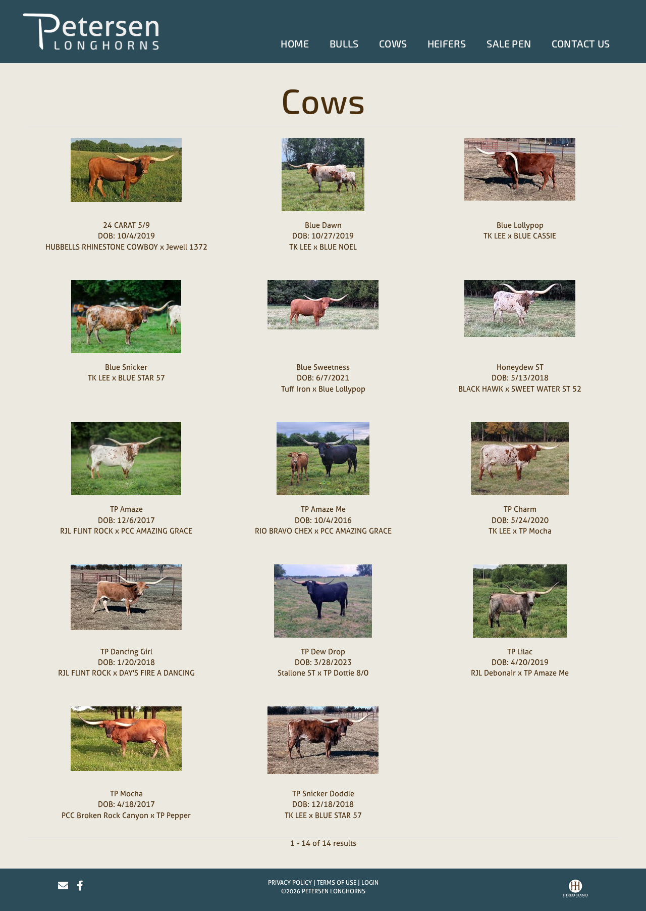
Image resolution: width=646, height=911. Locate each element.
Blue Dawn (323, 225)
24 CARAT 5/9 (126, 225)
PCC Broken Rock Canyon (105, 815)
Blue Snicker (126, 367)
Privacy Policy (290, 883)
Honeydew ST (520, 367)
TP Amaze (126, 509)
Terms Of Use (336, 883)
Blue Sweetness (323, 367)
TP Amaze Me (323, 509)
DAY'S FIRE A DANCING (157, 672)
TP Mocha (535, 530)
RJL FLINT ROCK (86, 530)
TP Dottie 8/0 (346, 672)
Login (370, 883)
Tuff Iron (295, 388)
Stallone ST (296, 672)
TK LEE (300, 247)
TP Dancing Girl (126, 651)
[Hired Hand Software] (575, 890)
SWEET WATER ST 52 (546, 388)
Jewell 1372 (186, 247)
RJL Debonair (493, 672)
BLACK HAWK (480, 388)
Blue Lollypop (520, 225)
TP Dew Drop (323, 651)
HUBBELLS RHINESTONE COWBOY (102, 247)
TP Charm (520, 509)
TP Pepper (173, 815)
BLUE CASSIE (535, 235)
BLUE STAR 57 (141, 377)
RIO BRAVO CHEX (283, 530)
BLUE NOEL (338, 247)
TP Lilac (519, 651)
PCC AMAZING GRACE (156, 530)
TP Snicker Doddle (323, 793)
